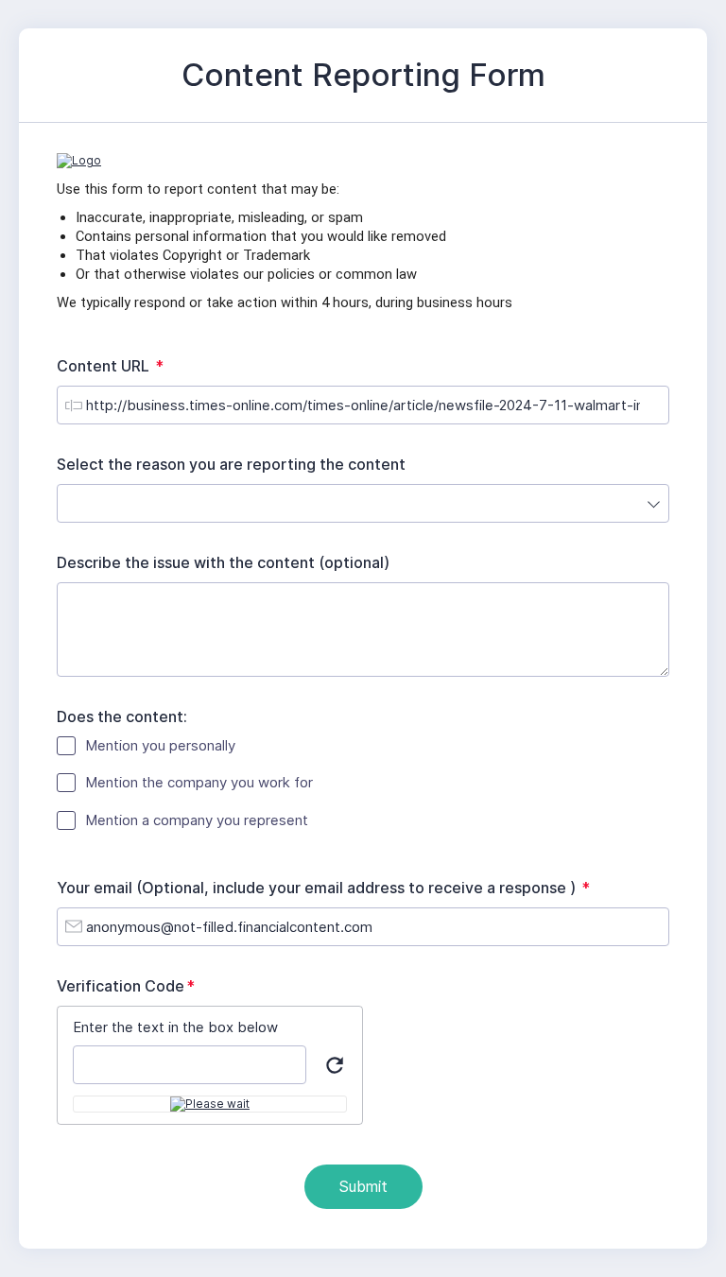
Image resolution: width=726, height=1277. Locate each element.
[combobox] (363, 503)
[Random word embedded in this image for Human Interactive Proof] (210, 1104)
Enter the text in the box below (175, 1027)
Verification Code (130, 986)
